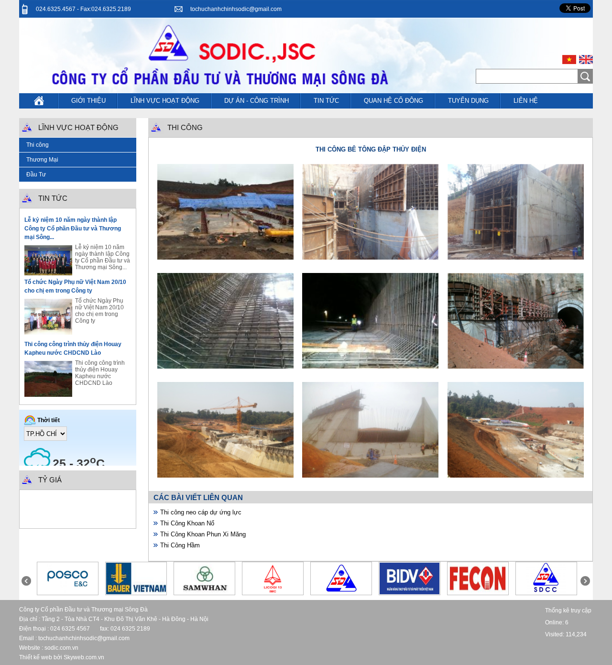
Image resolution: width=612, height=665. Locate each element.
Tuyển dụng (468, 100)
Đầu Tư (36, 174)
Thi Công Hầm (180, 545)
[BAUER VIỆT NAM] (136, 592)
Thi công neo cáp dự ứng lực (200, 512)
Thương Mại (42, 159)
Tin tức (326, 100)
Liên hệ (526, 100)
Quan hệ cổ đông (393, 100)
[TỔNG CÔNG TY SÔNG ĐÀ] (341, 592)
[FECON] (478, 592)
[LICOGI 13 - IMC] (273, 592)
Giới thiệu (88, 100)
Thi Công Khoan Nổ (187, 523)
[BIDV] (409, 592)
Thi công (37, 145)
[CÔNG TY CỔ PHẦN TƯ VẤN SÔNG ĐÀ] (546, 592)
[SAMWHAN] (204, 592)
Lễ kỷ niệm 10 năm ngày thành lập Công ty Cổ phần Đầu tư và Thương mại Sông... (72, 228)
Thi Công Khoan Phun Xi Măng (203, 534)
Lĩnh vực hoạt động (165, 100)
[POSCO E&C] (67, 592)
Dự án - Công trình (256, 100)
